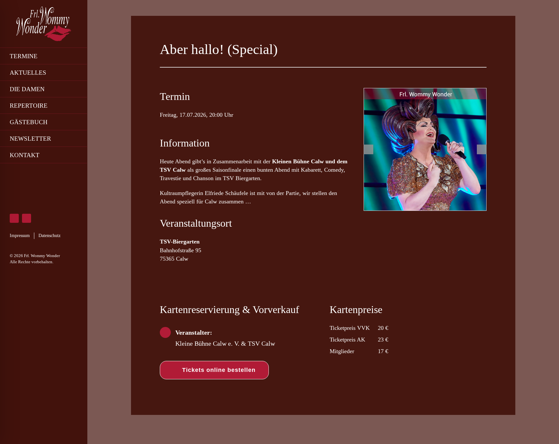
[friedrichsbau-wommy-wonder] (425, 149)
